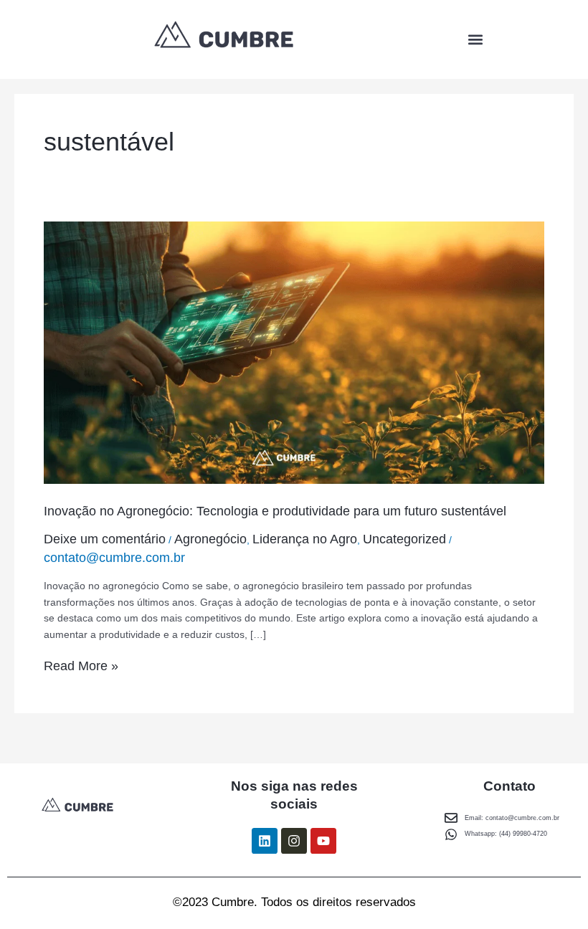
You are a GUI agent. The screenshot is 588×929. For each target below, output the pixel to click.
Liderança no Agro (304, 539)
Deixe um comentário (105, 539)
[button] (475, 40)
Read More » (81, 665)
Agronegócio (210, 539)
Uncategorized (404, 539)
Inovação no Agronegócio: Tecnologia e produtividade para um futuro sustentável (275, 511)
